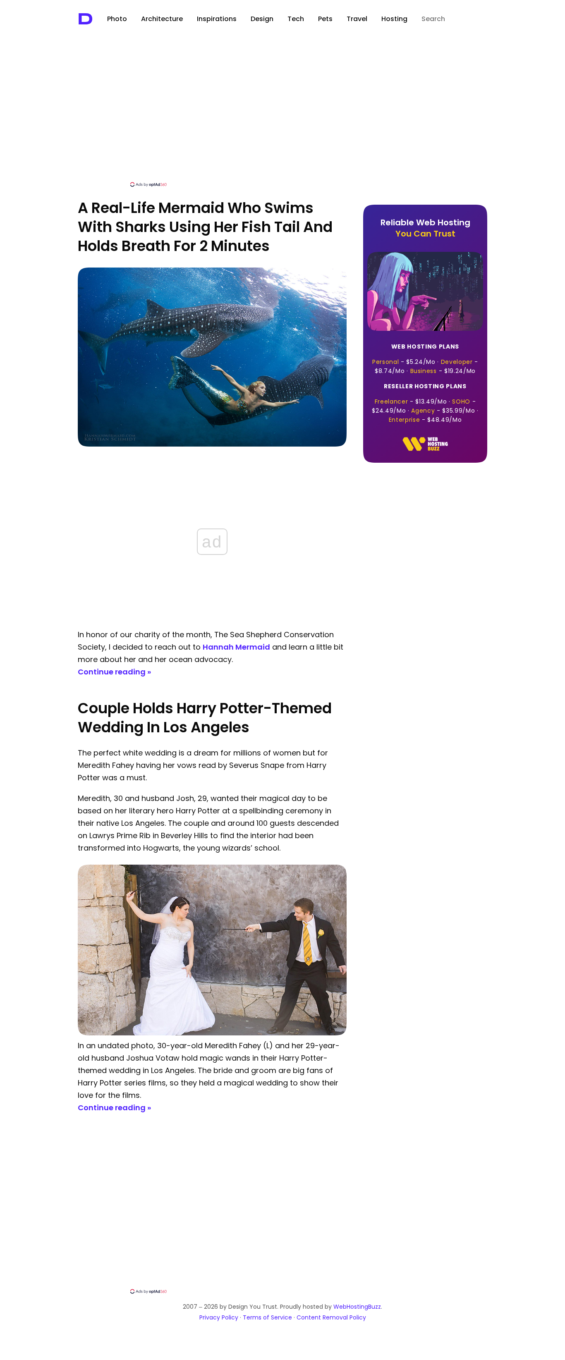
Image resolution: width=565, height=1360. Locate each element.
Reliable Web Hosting (425, 228)
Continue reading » (114, 672)
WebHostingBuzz (357, 1307)
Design (262, 19)
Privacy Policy (218, 1317)
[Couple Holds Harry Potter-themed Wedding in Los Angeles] (212, 1033)
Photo (117, 19)
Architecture (162, 19)
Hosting (394, 19)
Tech (295, 19)
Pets (325, 19)
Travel (357, 19)
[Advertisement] (282, 118)
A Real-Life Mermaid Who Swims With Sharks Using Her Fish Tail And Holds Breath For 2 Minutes (205, 227)
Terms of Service (267, 1317)
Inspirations (217, 19)
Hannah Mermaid (236, 647)
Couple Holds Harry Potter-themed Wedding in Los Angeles (205, 717)
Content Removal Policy (331, 1317)
